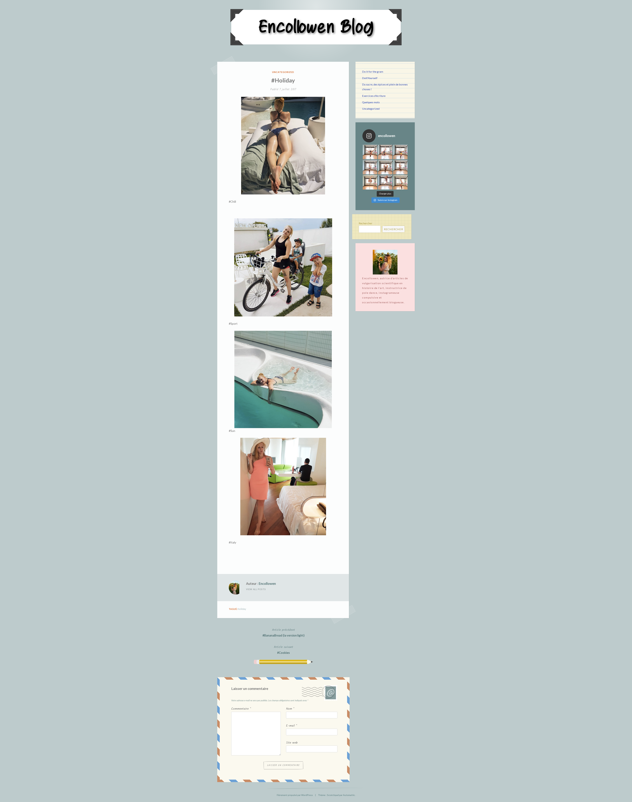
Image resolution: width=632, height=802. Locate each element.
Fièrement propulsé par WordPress (295, 795)
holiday (242, 608)
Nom (290, 709)
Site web (292, 742)
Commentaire (241, 709)
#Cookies (283, 649)
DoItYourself (369, 78)
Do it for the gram (372, 71)
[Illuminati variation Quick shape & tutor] (385, 167)
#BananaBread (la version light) (283, 632)
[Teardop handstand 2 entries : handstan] (370, 167)
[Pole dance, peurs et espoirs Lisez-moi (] (370, 182)
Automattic (349, 795)
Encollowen (267, 583)
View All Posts (256, 589)
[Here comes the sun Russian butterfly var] (400, 182)
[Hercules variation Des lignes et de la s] (370, 152)
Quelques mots (371, 102)
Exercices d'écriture (373, 95)
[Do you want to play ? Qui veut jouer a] (385, 182)
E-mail (291, 725)
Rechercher (365, 223)
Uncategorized (283, 72)
